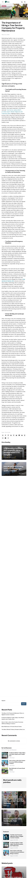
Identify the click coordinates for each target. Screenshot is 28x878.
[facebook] (5, 435)
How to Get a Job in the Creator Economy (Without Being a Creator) (12, 722)
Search (3, 700)
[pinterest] (8, 435)
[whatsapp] (3, 438)
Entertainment (7, 793)
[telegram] (5, 438)
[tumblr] (14, 435)
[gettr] (8, 438)
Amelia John (8, 874)
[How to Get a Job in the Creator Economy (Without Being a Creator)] (6, 853)
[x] (3, 435)
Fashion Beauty (7, 869)
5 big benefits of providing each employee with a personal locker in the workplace (13, 451)
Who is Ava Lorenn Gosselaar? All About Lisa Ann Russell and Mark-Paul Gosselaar (14, 800)
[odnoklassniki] (25, 435)
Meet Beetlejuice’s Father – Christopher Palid (14, 820)
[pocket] (19, 435)
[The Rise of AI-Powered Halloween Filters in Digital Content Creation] (6, 837)
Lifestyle (4, 6)
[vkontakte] (22, 435)
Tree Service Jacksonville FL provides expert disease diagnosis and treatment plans (12, 111)
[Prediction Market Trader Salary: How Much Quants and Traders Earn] (6, 845)
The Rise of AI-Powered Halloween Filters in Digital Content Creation (13, 713)
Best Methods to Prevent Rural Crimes (12, 726)
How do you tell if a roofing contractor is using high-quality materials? (13, 468)
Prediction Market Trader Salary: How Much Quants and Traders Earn (13, 718)
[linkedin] (11, 435)
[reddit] (16, 435)
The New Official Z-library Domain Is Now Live (13, 729)
